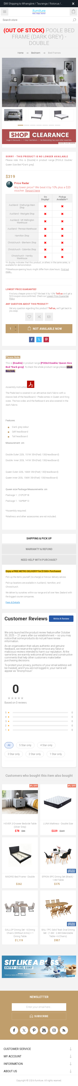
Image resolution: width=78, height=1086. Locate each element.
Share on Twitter (39, 339)
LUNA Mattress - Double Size (58, 823)
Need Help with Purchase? (39, 559)
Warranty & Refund (39, 549)
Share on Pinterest (46, 339)
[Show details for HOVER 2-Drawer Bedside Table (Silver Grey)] (20, 802)
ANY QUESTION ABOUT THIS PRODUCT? (27, 304)
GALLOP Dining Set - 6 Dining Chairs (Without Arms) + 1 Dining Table (20, 933)
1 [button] (20, 125)
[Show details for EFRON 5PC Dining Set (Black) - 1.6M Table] (58, 855)
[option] (15, 115)
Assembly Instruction (16, 387)
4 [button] (39, 125)
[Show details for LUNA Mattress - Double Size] (58, 802)
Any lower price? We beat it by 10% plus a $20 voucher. (42, 189)
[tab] (39, 538)
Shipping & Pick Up (39, 538)
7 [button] (57, 125)
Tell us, (52, 308)
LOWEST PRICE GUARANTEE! (21, 289)
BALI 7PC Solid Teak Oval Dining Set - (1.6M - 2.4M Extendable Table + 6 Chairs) (58, 933)
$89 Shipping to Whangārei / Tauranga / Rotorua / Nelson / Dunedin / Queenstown (32, 3)
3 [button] (33, 125)
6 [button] (51, 125)
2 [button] (26, 125)
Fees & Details (13, 602)
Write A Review (61, 618)
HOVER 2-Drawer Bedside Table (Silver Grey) (20, 825)
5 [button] (45, 125)
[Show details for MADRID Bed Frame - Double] (20, 855)
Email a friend (49, 317)
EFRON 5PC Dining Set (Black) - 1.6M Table (58, 878)
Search (74, 20)
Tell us (59, 293)
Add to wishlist (29, 317)
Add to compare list (39, 317)
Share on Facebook (31, 339)
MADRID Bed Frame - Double (20, 876)
